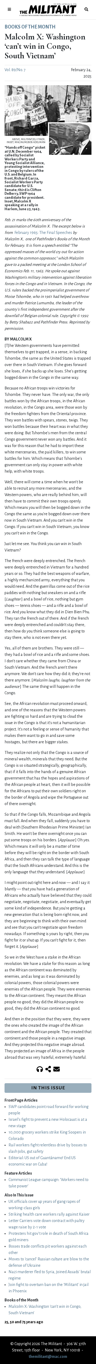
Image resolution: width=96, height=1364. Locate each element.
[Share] (48, 1069)
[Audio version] (40, 1069)
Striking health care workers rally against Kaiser (49, 1214)
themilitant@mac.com (48, 1356)
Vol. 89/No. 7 (15, 70)
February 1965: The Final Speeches (43, 232)
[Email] (56, 1069)
